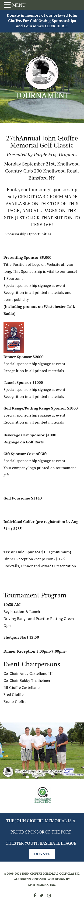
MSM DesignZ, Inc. (42, 885)
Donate (42, 853)
